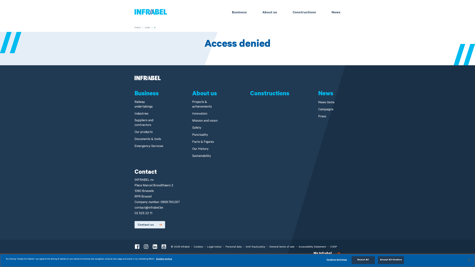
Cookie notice (164, 259)
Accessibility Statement (312, 247)
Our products (144, 132)
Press (322, 117)
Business (239, 13)
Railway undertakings (144, 105)
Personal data (234, 247)
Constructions (304, 13)
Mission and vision (205, 121)
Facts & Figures (203, 142)
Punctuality (200, 135)
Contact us (146, 225)
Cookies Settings (337, 260)
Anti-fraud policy (255, 247)
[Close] (469, 260)
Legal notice (214, 247)
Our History (200, 149)
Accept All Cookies (391, 260)
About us (269, 13)
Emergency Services (149, 146)
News (336, 13)
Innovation (199, 114)
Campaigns (325, 110)
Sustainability (201, 156)
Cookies (198, 247)
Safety (196, 128)
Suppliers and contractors (144, 123)
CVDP (333, 247)
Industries (141, 114)
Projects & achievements (202, 105)
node (147, 28)
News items (326, 103)
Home (138, 28)
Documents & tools (148, 139)
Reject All (363, 260)
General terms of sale (281, 247)
